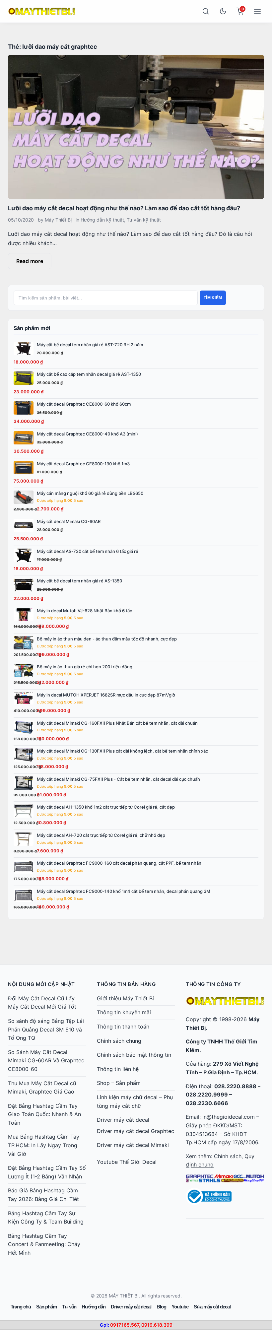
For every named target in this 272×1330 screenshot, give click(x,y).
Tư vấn (69, 1306)
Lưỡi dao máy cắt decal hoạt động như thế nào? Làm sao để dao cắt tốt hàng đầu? (124, 208)
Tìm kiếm (213, 298)
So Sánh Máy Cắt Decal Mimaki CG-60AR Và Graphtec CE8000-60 (46, 1060)
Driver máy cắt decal (123, 1119)
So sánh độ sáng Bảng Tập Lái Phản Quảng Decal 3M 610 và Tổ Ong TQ (46, 1029)
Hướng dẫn (93, 1306)
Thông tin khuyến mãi (124, 1012)
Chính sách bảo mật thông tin (134, 1054)
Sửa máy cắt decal (212, 1306)
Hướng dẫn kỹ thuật (102, 220)
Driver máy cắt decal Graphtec (135, 1131)
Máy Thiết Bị (58, 220)
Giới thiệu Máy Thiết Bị (125, 998)
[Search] (205, 11)
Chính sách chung (119, 1040)
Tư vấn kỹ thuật (144, 220)
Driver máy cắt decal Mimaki (133, 1145)
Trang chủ (21, 1306)
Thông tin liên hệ (118, 1069)
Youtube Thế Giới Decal (127, 1162)
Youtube (179, 1306)
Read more (29, 261)
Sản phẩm (46, 1306)
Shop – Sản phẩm (119, 1083)
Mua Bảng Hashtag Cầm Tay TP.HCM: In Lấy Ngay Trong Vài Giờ (43, 1145)
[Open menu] (257, 11)
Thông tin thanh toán (123, 1026)
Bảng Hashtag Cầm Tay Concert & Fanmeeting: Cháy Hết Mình (44, 1244)
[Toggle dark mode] (223, 11)
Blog (161, 1306)
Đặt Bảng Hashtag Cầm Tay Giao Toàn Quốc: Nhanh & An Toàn (44, 1114)
